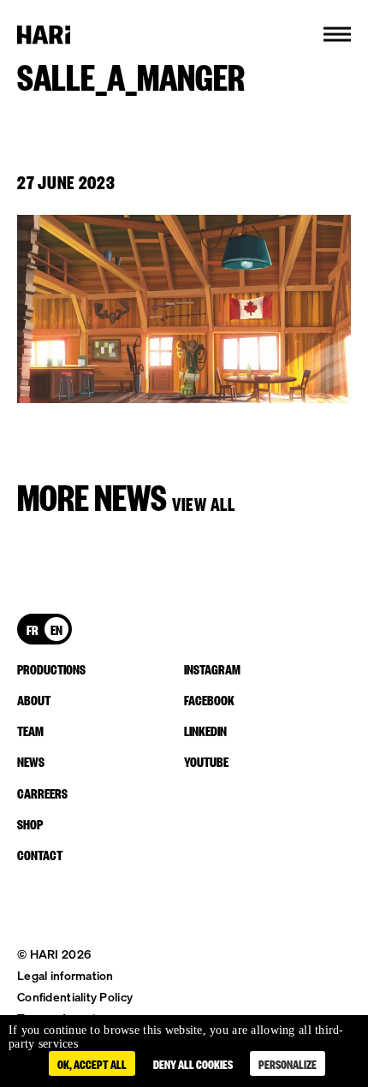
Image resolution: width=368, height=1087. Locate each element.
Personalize (287, 1063)
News (31, 760)
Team (30, 730)
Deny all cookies (193, 1063)
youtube (206, 760)
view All (203, 502)
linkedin (205, 730)
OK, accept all (92, 1063)
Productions (51, 668)
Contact (39, 854)
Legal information (65, 975)
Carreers (42, 792)
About (33, 699)
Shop (30, 823)
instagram (212, 668)
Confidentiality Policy (75, 996)
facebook (209, 699)
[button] (337, 34)
